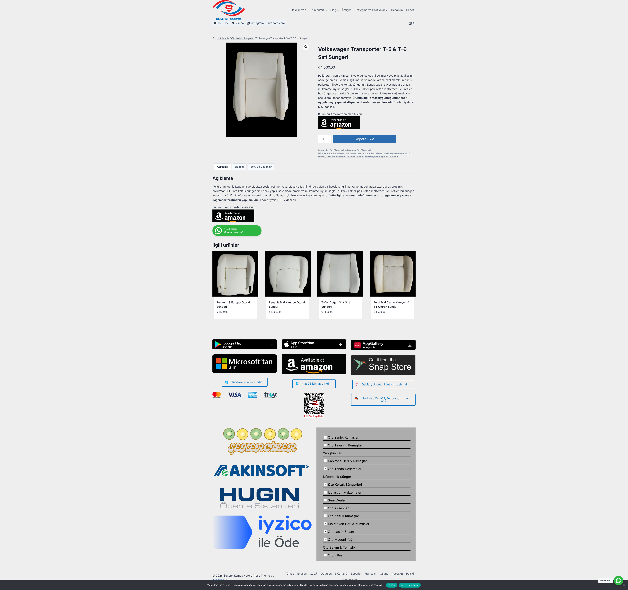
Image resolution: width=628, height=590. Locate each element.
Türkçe (289, 573)
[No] (624, 585)
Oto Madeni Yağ (340, 540)
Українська (349, 579)
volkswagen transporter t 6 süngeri (382, 156)
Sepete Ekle (364, 139)
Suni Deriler (337, 500)
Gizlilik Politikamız (410, 585)
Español (356, 573)
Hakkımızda (298, 10)
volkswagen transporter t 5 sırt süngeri (364, 153)
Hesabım (397, 10)
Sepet (410, 10)
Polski (410, 573)
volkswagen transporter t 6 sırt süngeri (345, 156)
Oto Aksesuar (338, 508)
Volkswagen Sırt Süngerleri (358, 150)
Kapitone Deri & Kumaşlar (347, 461)
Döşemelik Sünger (337, 477)
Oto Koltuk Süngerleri (345, 485)
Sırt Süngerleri (337, 150)
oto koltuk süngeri (335, 153)
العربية (314, 573)
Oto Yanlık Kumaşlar (343, 437)
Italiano (383, 573)
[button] (306, 47)
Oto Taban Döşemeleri (345, 469)
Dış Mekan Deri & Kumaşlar (348, 524)
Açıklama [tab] (222, 166)
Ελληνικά (341, 573)
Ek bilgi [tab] (239, 166)
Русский (397, 573)
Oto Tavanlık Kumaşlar (345, 445)
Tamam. (392, 585)
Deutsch (326, 573)
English (302, 573)
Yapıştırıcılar (332, 453)
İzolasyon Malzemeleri (345, 492)
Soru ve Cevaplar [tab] (261, 166)
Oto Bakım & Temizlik (339, 547)
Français (370, 573)
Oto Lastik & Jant (341, 532)
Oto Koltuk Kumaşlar (343, 516)
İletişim (346, 10)
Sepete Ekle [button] (224, 317)
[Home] (213, 38)
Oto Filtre (335, 555)
